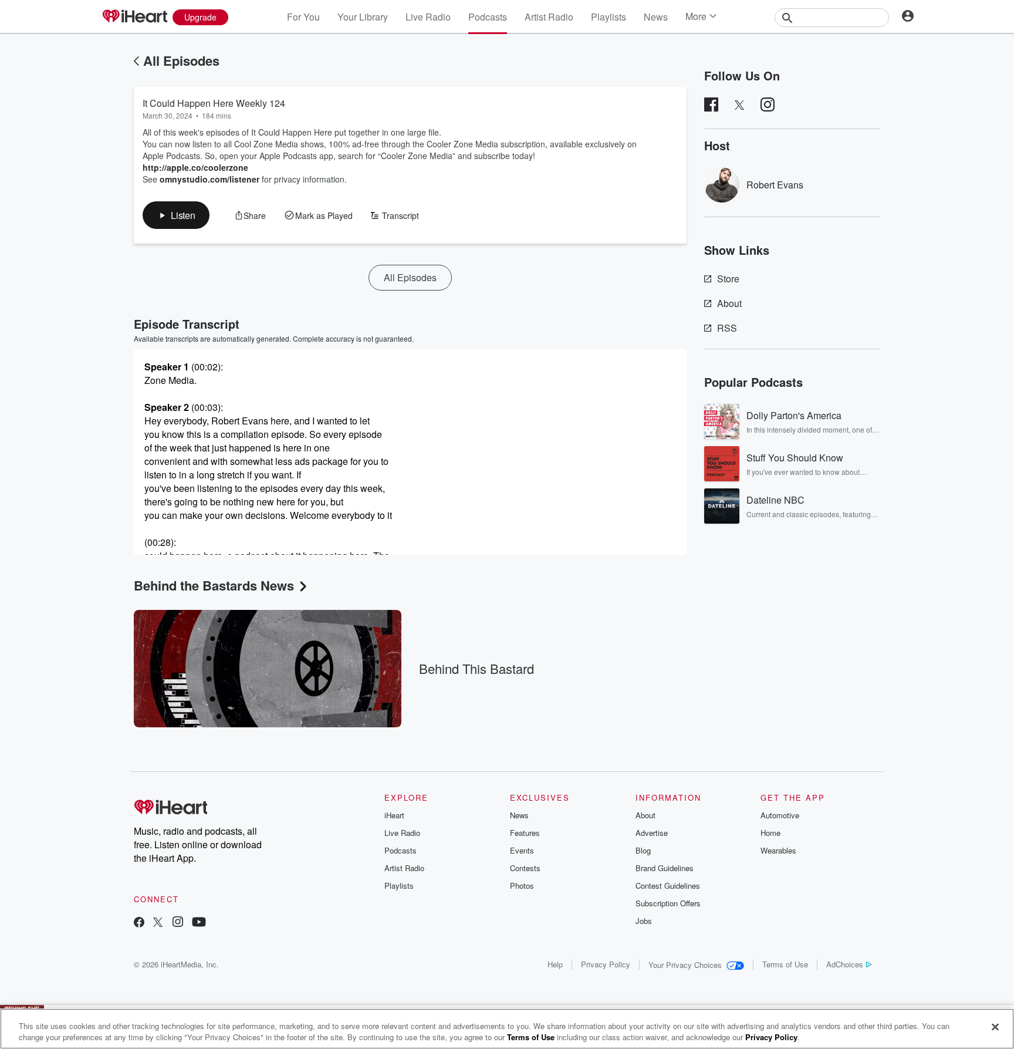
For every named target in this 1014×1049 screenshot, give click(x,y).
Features (525, 832)
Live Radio (428, 16)
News (656, 16)
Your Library (362, 16)
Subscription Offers (668, 903)
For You (303, 16)
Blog (643, 850)
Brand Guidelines (665, 867)
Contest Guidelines (668, 885)
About (729, 303)
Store (728, 278)
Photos (522, 885)
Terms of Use (785, 964)
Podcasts (487, 16)
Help (555, 964)
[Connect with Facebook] (139, 923)
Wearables (778, 850)
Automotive (779, 815)
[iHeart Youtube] (199, 923)
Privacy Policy (605, 964)
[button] (176, 215)
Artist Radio (549, 16)
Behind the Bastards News (214, 585)
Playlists (608, 16)
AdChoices (844, 964)
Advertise (652, 832)
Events (522, 850)
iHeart (394, 815)
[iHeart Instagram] (178, 923)
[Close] (995, 1027)
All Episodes (181, 60)
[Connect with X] (158, 923)
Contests (525, 867)
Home (770, 832)
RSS (727, 328)
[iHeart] (134, 17)
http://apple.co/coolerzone (197, 167)
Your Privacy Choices (685, 964)
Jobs (644, 920)
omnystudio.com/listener (209, 179)
